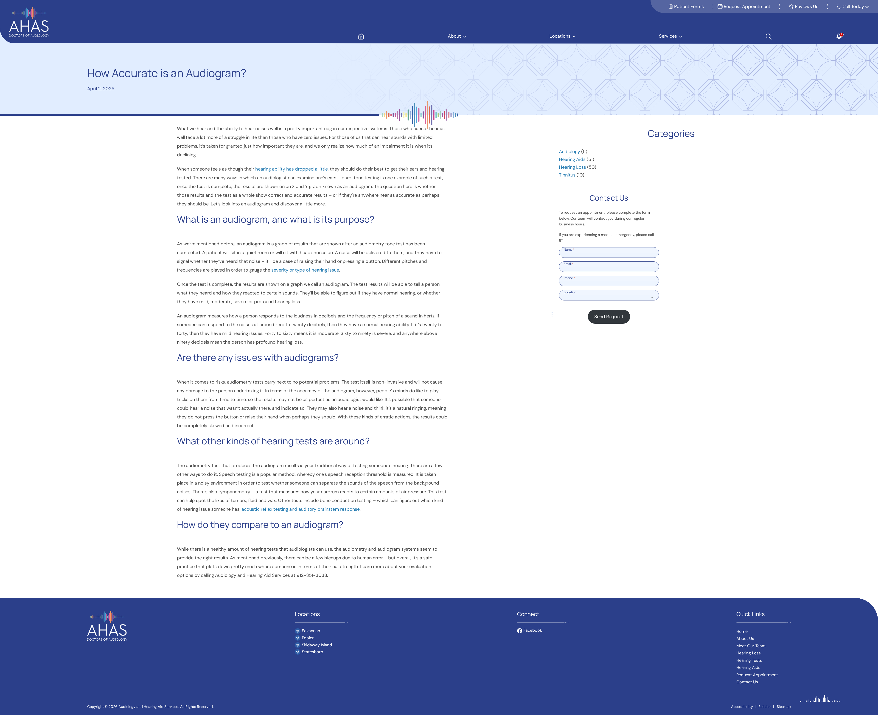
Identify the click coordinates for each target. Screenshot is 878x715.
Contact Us (747, 682)
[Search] (769, 36)
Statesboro (312, 652)
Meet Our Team (751, 646)
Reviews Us (806, 6)
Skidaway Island (317, 645)
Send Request (608, 317)
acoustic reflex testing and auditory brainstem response (300, 509)
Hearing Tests (749, 660)
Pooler (308, 638)
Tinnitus (567, 175)
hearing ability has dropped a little (291, 169)
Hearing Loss (572, 167)
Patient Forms (688, 6)
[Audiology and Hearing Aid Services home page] (29, 21)
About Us (745, 638)
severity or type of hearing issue (305, 270)
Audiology (569, 151)
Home (742, 631)
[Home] (361, 36)
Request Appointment (746, 6)
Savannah (311, 631)
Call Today (853, 6)
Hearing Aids (572, 159)
